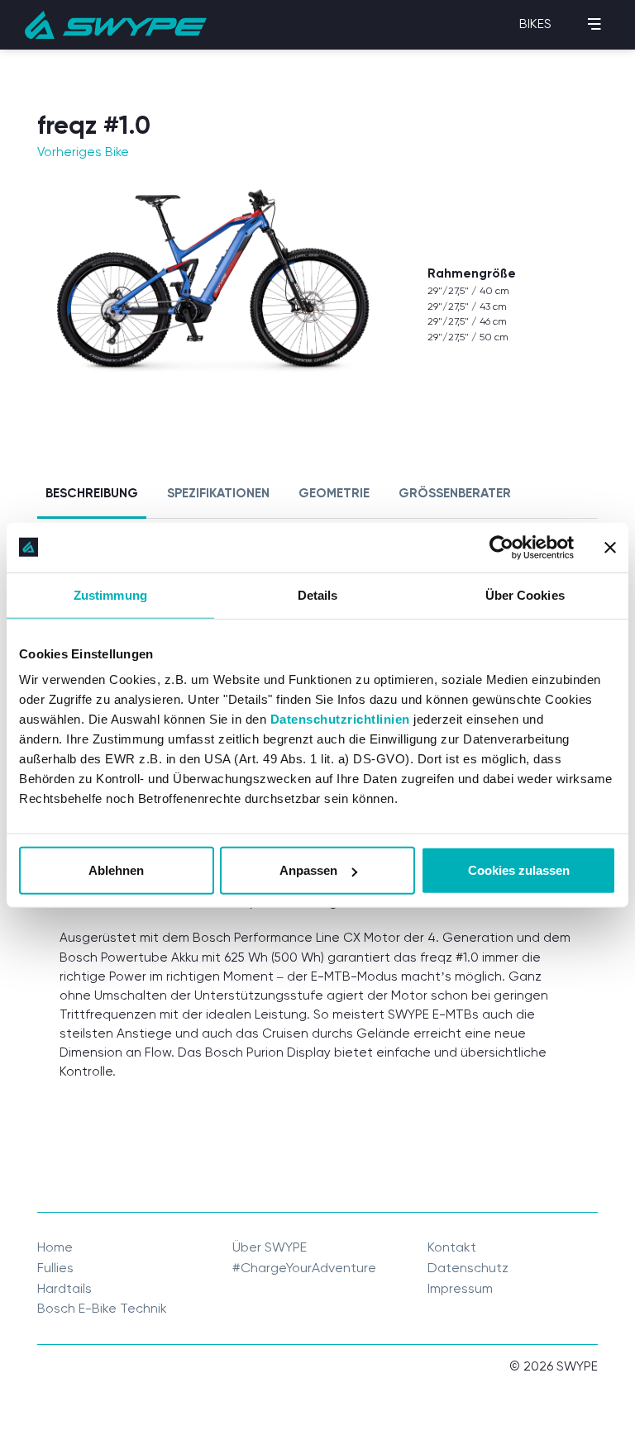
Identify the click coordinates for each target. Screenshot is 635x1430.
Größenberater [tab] (455, 493)
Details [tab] (318, 594)
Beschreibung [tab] (91, 493)
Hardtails (64, 1288)
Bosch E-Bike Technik (102, 1308)
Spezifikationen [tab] (218, 493)
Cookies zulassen (519, 870)
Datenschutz (467, 1268)
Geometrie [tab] (334, 493)
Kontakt (451, 1247)
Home (55, 1247)
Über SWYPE (269, 1247)
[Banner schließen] (610, 547)
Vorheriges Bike (83, 152)
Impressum (460, 1288)
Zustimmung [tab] (110, 594)
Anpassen (308, 870)
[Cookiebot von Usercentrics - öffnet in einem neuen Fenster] (501, 546)
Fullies (55, 1268)
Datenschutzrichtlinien (340, 719)
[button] (534, 25)
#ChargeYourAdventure (304, 1268)
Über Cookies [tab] (525, 594)
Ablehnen (116, 870)
